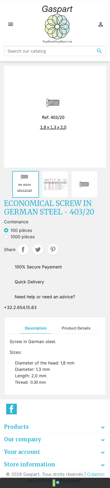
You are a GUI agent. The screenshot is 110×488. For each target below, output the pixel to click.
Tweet (38, 249)
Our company (22, 439)
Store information (29, 464)
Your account (22, 452)
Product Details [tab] (76, 328)
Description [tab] (36, 328)
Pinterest (53, 249)
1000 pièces (22, 236)
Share (23, 249)
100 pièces (21, 230)
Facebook (11, 409)
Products (16, 426)
